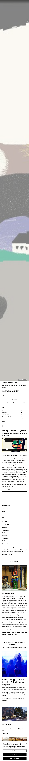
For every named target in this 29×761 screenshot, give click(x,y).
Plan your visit (6, 724)
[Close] (26, 743)
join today (21, 418)
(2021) (8, 486)
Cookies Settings (14, 750)
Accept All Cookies (14, 758)
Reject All (14, 754)
